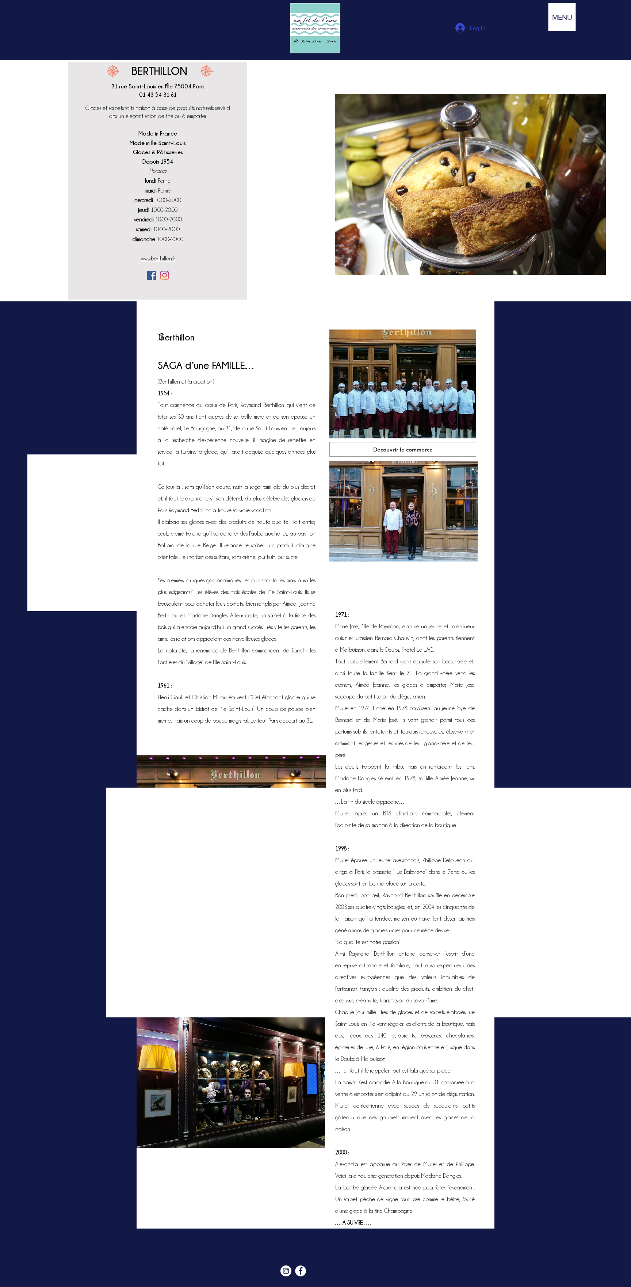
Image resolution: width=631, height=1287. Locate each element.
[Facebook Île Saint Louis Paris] (300, 1270)
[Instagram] (164, 275)
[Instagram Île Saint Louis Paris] (285, 1270)
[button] (562, 17)
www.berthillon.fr (158, 259)
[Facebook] (151, 275)
